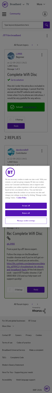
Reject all (26, 213)
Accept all (26, 205)
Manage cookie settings (26, 220)
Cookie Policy (21, 198)
